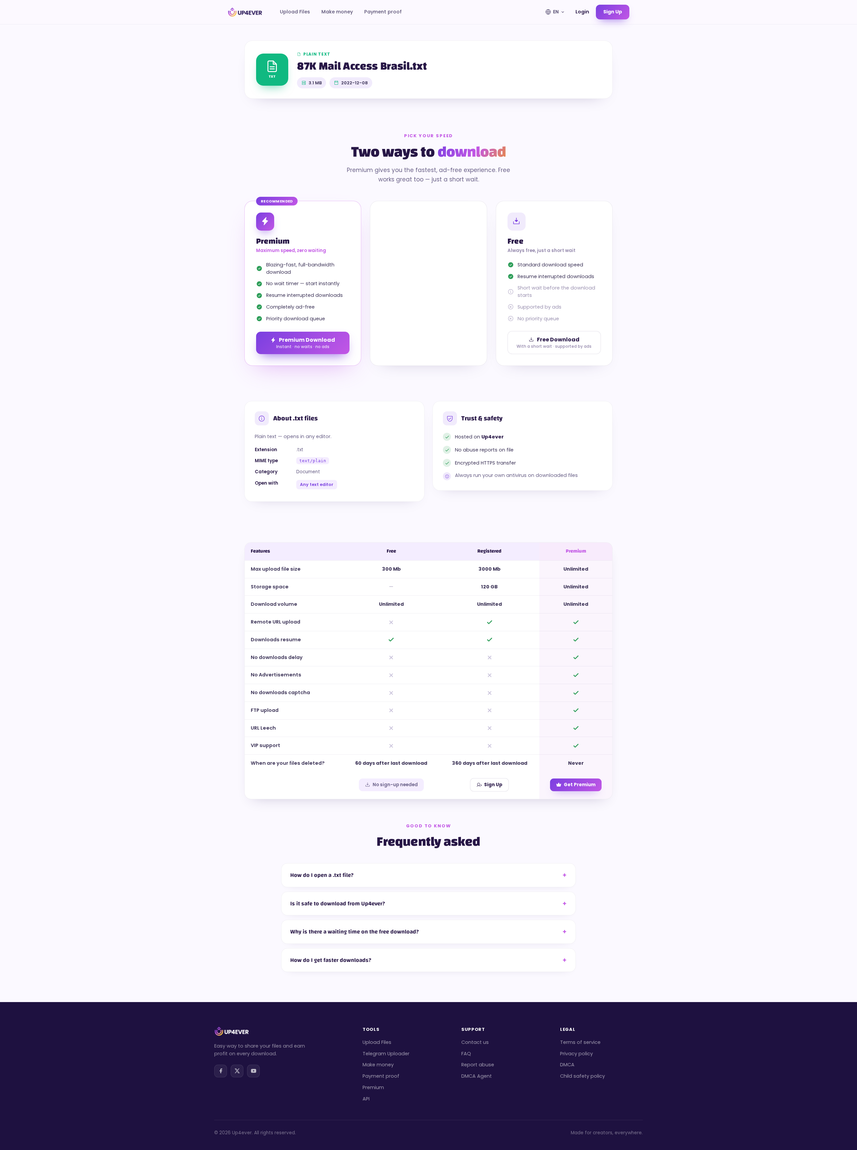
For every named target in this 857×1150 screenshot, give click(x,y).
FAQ (466, 1053)
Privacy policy (576, 1053)
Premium (373, 1087)
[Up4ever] (245, 12)
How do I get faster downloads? (330, 960)
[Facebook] (220, 1071)
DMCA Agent (476, 1076)
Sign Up (493, 785)
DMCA (567, 1064)
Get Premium (580, 785)
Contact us (475, 1042)
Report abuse (477, 1064)
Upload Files (295, 11)
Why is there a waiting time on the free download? (354, 931)
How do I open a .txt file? (322, 875)
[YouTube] (253, 1071)
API (366, 1098)
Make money (337, 11)
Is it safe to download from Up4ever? (337, 903)
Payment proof (383, 11)
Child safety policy (582, 1076)
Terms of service (580, 1042)
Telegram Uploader (386, 1053)
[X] (237, 1071)
